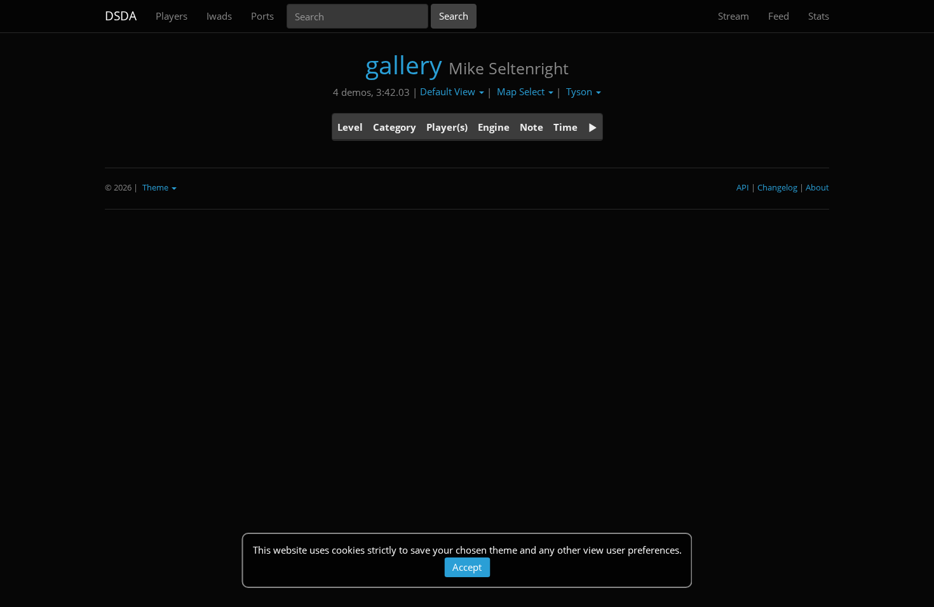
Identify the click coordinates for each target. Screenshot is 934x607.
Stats (818, 16)
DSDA (121, 16)
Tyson (580, 91)
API (742, 187)
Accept (467, 567)
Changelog (777, 187)
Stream (733, 16)
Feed (778, 16)
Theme (156, 187)
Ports (262, 16)
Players (171, 16)
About (817, 187)
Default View (449, 91)
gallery (403, 64)
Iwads (219, 16)
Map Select (522, 91)
